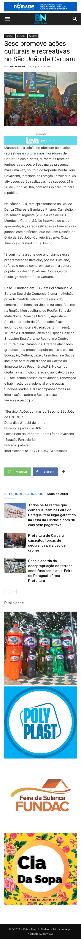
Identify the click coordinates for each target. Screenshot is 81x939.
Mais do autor (57, 494)
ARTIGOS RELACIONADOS (23, 494)
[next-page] (14, 591)
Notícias (9, 35)
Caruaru (21, 35)
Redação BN (17, 66)
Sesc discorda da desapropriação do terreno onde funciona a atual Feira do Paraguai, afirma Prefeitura (50, 571)
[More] (63, 471)
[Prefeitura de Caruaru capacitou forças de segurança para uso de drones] (15, 540)
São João (33, 35)
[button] (7, 19)
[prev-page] (7, 591)
